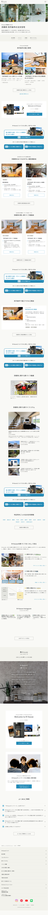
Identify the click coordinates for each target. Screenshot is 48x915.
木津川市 (22, 521)
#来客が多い (27, 82)
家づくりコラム (33, 37)
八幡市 (43, 519)
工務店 (26, 37)
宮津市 (22, 519)
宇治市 (17, 519)
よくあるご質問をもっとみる (24, 833)
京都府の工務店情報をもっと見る (24, 334)
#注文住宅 (32, 82)
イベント (20, 37)
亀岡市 (26, 519)
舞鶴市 (13, 519)
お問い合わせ (15, 905)
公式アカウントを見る (24, 638)
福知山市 (9, 519)
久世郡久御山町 (29, 521)
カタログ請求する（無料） (34, 114)
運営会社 (32, 905)
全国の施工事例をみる (24, 93)
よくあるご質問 (21, 905)
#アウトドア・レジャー (11, 80)
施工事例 (13, 37)
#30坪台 (9, 78)
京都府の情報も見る (24, 527)
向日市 (34, 519)
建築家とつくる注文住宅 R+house (7, 845)
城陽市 (30, 519)
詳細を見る (11, 195)
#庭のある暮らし (4, 78)
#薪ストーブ (18, 80)
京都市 (4, 519)
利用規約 (27, 905)
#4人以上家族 (4, 80)
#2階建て (14, 78)
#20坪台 (43, 80)
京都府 (15, 845)
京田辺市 (17, 521)
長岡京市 (39, 519)
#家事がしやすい (19, 78)
